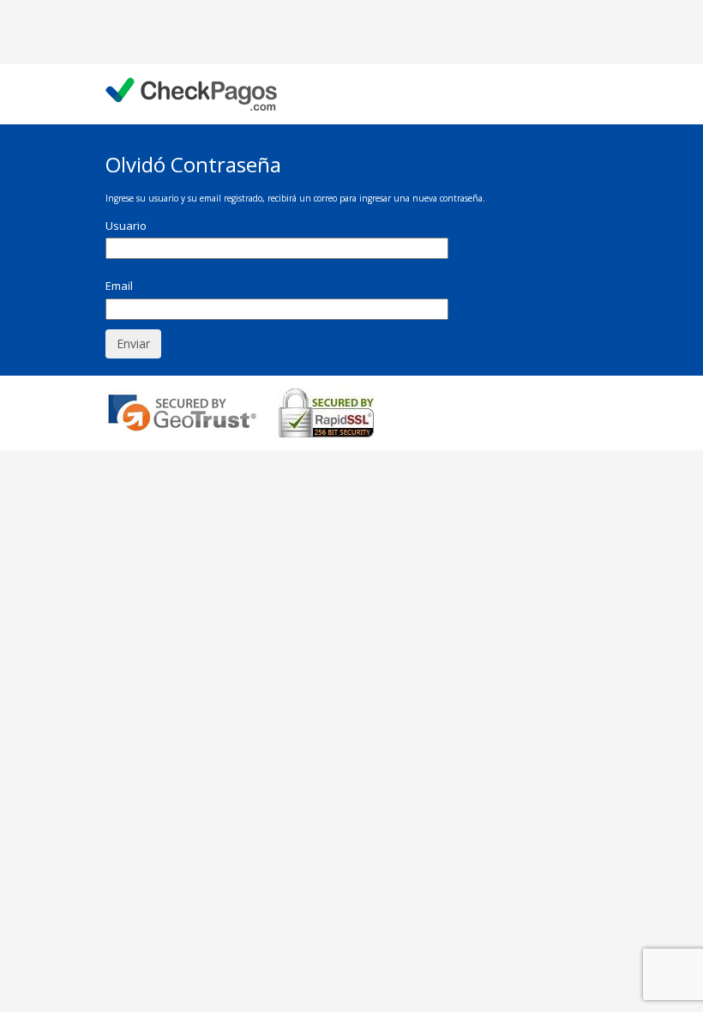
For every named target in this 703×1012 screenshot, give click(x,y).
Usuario (126, 225)
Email (119, 285)
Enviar (133, 343)
